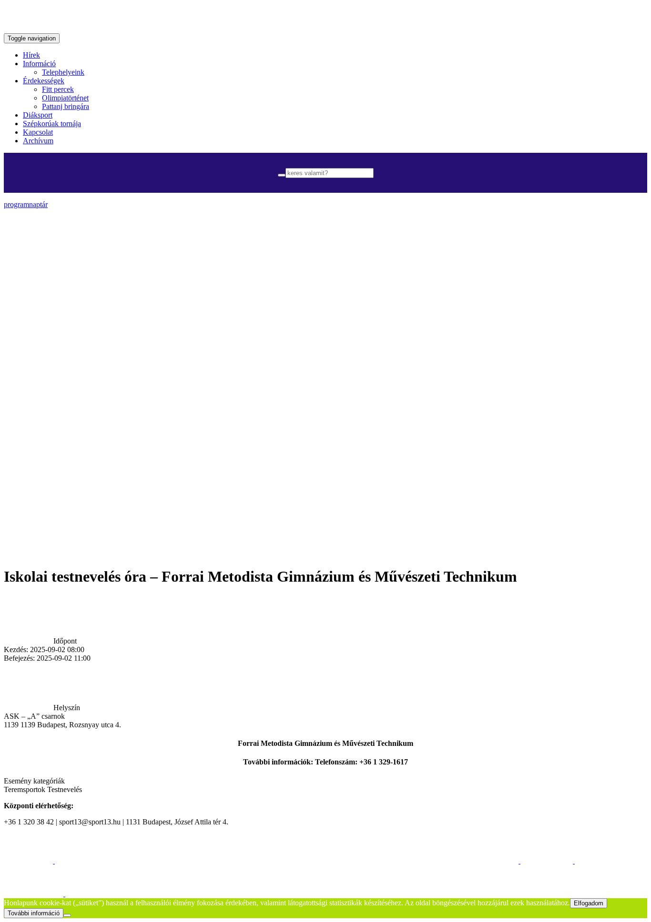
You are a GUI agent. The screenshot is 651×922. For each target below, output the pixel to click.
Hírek (31, 55)
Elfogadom (588, 903)
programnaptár (26, 204)
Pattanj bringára (65, 106)
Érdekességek (43, 81)
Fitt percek (58, 89)
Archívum (38, 141)
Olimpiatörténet (65, 98)
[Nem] (67, 915)
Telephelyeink (63, 72)
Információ (39, 63)
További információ (34, 913)
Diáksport (37, 115)
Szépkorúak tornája (52, 123)
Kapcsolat (38, 132)
